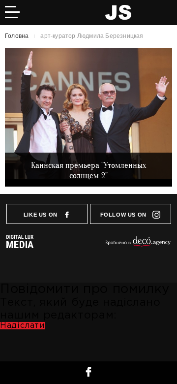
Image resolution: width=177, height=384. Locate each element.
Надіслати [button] (22, 325)
